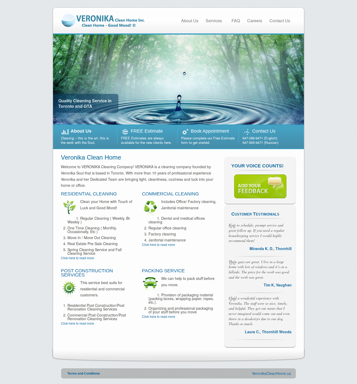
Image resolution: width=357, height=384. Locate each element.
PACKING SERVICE (163, 270)
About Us (189, 21)
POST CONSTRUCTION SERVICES (87, 273)
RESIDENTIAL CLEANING (89, 193)
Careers (254, 21)
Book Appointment (210, 131)
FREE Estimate (147, 131)
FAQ (236, 21)
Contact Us (279, 21)
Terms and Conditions (83, 373)
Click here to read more (77, 258)
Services (214, 21)
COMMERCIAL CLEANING (170, 193)
